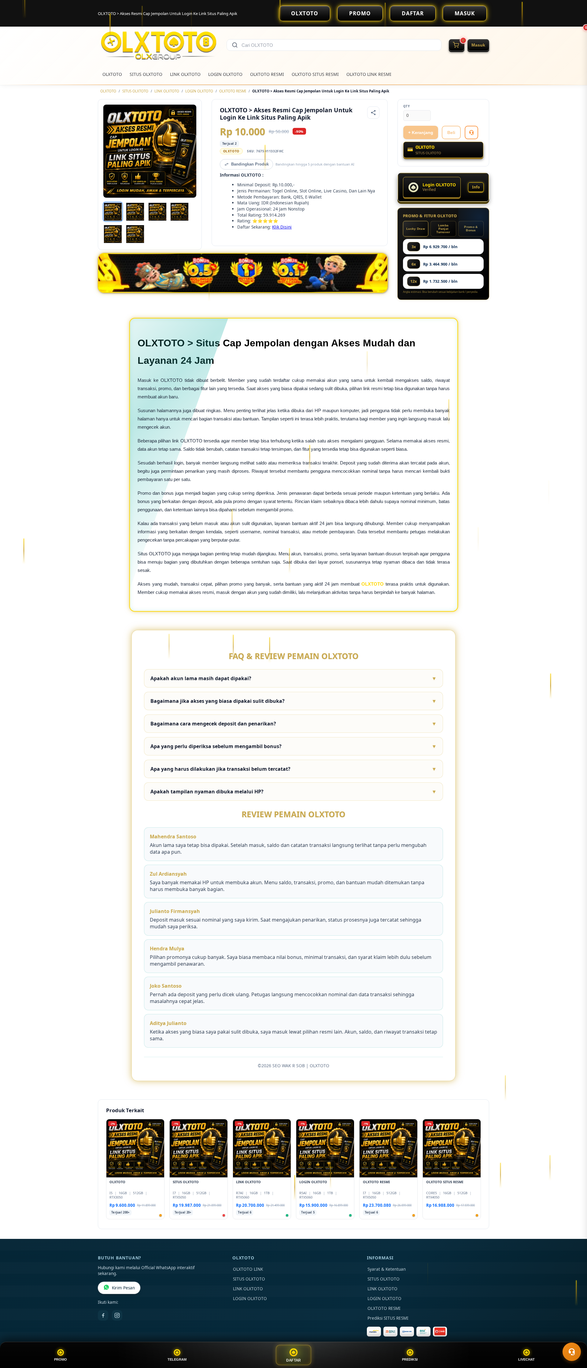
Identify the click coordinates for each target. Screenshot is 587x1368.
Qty (406, 106)
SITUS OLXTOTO (146, 74)
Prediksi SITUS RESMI (387, 1318)
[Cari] (235, 45)
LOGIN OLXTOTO (225, 74)
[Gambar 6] (135, 234)
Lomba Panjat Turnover (443, 229)
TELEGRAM (177, 1359)
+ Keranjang (420, 132)
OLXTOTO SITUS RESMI (315, 74)
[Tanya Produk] (471, 132)
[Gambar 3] (157, 212)
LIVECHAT (526, 1359)
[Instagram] (117, 1315)
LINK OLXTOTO (185, 74)
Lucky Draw (415, 228)
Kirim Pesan (123, 1288)
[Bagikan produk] (373, 112)
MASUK (465, 13)
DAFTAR (413, 13)
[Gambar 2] (135, 212)
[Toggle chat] (572, 1352)
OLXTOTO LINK (248, 1269)
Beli (451, 132)
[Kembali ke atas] (573, 1337)
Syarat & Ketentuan (386, 1269)
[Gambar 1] (113, 212)
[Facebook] (103, 1315)
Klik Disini (282, 227)
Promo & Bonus (471, 228)
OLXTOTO (304, 13)
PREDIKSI (410, 1359)
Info (476, 187)
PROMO (360, 13)
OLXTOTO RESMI (267, 74)
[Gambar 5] (113, 234)
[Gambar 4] (179, 212)
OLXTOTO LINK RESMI (368, 74)
